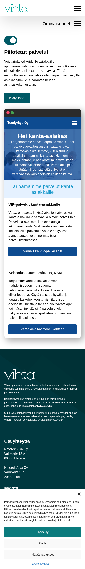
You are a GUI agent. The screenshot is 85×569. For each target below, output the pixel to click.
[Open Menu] (77, 8)
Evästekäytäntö (40, 563)
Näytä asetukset (43, 554)
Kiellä (42, 543)
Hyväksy (43, 532)
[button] (79, 494)
